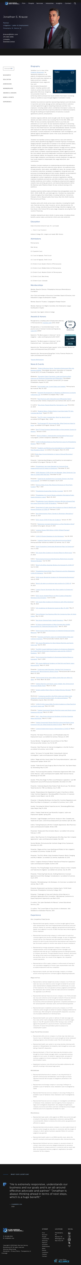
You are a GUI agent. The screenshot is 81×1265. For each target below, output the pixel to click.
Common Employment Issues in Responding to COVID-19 (53, 728)
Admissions (7, 84)
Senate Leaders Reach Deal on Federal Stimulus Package (53, 690)
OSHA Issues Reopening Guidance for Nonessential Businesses (55, 577)
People (31, 3)
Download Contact (9, 41)
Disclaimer (6, 1251)
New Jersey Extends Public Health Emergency (49, 620)
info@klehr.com (9, 1238)
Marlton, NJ (58, 1236)
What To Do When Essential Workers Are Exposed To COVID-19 (54, 565)
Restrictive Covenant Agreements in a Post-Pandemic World (56, 524)
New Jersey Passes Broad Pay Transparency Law (52, 405)
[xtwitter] (69, 1243)
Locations (45, 1252)
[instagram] (69, 1239)
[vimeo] (69, 1246)
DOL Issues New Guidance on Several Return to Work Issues (54, 552)
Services (39, 3)
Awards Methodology (37, 359)
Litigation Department (37, 72)
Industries (50, 3)
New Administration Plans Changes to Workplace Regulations (54, 513)
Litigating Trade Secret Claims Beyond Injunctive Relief (54, 540)
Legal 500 (34, 330)
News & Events (8, 97)
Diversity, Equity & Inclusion (45, 1242)
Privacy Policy (15, 1251)
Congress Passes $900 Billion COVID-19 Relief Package (52, 530)
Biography (7, 75)
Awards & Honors (9, 93)
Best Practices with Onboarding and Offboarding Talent (54, 398)
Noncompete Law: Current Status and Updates (51, 386)
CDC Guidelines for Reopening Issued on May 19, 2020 (52, 608)
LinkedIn (6, 39)
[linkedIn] (69, 1233)
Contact (68, 3)
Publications (46, 1246)
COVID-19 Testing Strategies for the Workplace (50, 536)
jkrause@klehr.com (10, 34)
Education (7, 79)
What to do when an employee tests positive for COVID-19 (53, 583)
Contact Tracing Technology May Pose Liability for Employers (54, 589)
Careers (44, 1254)
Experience (7, 101)
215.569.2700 (9, 1236)
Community (45, 1238)
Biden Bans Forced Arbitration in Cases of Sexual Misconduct (53, 454)
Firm (23, 3)
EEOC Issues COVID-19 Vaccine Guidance (48, 519)
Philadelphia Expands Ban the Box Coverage (49, 491)
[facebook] (69, 1236)
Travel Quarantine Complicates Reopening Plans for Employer (54, 546)
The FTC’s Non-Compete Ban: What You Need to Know (54, 417)
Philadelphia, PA (59, 1233)
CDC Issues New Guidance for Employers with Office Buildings (54, 602)
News (43, 1248)
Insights (59, 3)
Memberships (8, 88)
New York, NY (59, 1240)
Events (44, 1250)
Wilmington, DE (59, 1238)
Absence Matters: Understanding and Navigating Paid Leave (55, 435)
